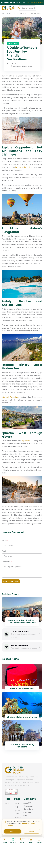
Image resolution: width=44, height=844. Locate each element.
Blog (16, 807)
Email (4, 551)
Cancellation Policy (28, 814)
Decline (31, 831)
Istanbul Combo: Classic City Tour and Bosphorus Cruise (22, 621)
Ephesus (26, 440)
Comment (7, 561)
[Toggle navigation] (39, 8)
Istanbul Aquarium (10, 397)
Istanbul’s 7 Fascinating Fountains (22, 745)
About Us (27, 803)
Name (5, 540)
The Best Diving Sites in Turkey (22, 717)
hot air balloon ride (23, 167)
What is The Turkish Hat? (22, 688)
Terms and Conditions (28, 807)
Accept (12, 831)
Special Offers (17, 812)
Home (4, 13)
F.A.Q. (7, 803)
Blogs (11, 13)
